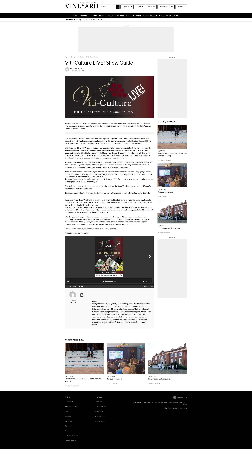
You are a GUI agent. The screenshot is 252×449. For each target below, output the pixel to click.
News (75, 15)
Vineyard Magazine (76, 68)
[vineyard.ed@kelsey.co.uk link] (81, 295)
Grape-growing (97, 15)
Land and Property (150, 15)
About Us (140, 6)
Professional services (71, 435)
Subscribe (151, 6)
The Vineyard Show (166, 6)
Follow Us (126, 6)
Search (118, 7)
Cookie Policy (98, 411)
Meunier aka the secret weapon (95, 20)
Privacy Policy (98, 416)
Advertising (98, 401)
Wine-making (85, 15)
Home (67, 57)
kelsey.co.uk (183, 408)
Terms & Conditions (100, 406)
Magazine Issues (172, 15)
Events (161, 15)
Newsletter (181, 6)
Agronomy (109, 15)
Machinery (137, 15)
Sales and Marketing (123, 15)
